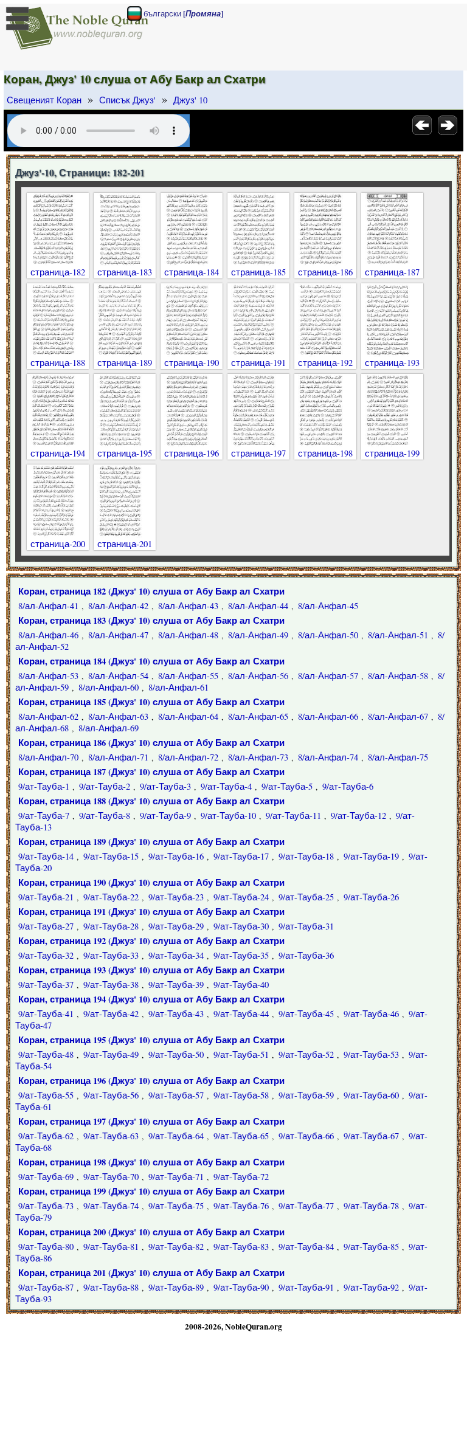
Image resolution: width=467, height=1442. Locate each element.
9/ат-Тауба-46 (371, 1013)
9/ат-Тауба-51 (241, 1054)
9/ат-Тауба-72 (241, 1176)
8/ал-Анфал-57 (328, 675)
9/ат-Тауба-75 (176, 1206)
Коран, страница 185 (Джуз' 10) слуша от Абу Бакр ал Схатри (151, 701)
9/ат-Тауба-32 (46, 955)
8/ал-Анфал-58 (398, 675)
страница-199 (392, 453)
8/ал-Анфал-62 (48, 716)
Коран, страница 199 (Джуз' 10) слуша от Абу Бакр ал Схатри (151, 1191)
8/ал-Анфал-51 (398, 635)
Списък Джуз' (127, 100)
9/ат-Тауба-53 (371, 1054)
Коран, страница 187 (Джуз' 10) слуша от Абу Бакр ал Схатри (151, 771)
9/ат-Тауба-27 (46, 926)
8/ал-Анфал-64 (188, 716)
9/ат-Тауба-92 (371, 1287)
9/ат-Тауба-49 (111, 1054)
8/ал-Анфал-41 (48, 606)
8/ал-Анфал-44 (258, 606)
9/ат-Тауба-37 (46, 984)
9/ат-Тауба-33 (111, 955)
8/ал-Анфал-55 (188, 675)
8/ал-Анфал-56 (258, 675)
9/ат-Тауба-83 (241, 1246)
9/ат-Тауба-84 (306, 1246)
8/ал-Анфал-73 (258, 757)
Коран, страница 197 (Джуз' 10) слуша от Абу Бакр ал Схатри (151, 1121)
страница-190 (191, 362)
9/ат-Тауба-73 (46, 1206)
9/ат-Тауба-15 (111, 856)
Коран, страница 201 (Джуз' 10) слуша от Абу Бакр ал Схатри (151, 1272)
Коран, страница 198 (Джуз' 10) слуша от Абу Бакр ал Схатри (151, 1162)
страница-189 (124, 362)
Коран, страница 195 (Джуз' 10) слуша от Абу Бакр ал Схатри (151, 1039)
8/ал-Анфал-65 (258, 716)
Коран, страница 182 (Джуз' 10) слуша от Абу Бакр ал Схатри (151, 591)
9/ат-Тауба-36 (306, 955)
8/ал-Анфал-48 (188, 635)
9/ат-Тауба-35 (241, 955)
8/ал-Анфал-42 (118, 606)
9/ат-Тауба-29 (176, 926)
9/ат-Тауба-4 (226, 786)
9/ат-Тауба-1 (43, 786)
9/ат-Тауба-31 (306, 926)
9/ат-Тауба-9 (165, 815)
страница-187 (392, 272)
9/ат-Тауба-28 (111, 926)
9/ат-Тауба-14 (46, 856)
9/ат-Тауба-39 (176, 984)
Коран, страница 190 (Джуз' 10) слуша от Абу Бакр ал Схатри (151, 882)
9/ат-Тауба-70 (111, 1176)
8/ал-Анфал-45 (328, 606)
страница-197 (258, 453)
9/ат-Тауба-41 (46, 1013)
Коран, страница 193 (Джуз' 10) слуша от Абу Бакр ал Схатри (151, 970)
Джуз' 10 (190, 100)
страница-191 (258, 362)
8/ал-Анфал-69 (108, 728)
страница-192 (325, 362)
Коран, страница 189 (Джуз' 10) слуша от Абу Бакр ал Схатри (151, 841)
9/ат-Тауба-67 (371, 1136)
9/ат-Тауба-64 (176, 1136)
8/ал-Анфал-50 (328, 635)
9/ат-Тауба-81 (111, 1246)
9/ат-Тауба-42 (111, 1013)
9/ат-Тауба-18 (306, 856)
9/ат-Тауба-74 (111, 1206)
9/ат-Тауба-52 (306, 1054)
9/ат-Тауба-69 (46, 1176)
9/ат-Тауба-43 (176, 1013)
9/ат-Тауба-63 (111, 1136)
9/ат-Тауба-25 (306, 897)
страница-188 (57, 362)
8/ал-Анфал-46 (48, 635)
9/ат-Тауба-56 (111, 1095)
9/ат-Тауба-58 (241, 1095)
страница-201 (124, 544)
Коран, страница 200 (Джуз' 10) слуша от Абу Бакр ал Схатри (151, 1232)
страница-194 (57, 453)
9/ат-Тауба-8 (104, 815)
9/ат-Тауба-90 (241, 1287)
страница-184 (191, 272)
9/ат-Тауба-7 (43, 815)
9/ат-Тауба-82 (176, 1246)
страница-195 (124, 453)
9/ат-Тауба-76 (241, 1206)
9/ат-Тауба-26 (371, 897)
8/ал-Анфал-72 (188, 757)
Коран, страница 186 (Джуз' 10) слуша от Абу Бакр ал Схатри (151, 742)
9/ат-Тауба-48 (46, 1054)
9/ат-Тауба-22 (111, 897)
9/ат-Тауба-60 (371, 1095)
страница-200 (57, 544)
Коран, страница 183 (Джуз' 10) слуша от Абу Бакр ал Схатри (151, 620)
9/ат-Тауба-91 (306, 1287)
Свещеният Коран (44, 100)
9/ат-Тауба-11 (293, 815)
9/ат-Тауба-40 (241, 984)
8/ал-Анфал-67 (398, 716)
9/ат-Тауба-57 (176, 1095)
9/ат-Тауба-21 (46, 897)
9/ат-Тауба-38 (111, 984)
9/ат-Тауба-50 (176, 1054)
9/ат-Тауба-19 (371, 856)
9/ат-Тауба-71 (176, 1176)
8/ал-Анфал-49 (258, 635)
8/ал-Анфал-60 (108, 687)
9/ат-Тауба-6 (347, 786)
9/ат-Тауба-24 (241, 897)
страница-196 (191, 453)
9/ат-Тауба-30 (241, 926)
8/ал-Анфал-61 (178, 687)
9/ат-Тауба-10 (228, 815)
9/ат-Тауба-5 (287, 786)
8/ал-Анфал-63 (118, 716)
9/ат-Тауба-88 (111, 1287)
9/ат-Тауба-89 (176, 1287)
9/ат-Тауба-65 (241, 1136)
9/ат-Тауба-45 (306, 1013)
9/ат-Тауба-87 (46, 1287)
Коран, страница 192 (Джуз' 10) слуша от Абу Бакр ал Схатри (151, 940)
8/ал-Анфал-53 (48, 675)
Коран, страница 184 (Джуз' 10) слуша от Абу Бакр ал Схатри (151, 661)
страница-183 (124, 272)
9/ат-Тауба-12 (358, 815)
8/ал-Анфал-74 (328, 757)
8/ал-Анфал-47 (118, 635)
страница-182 (57, 272)
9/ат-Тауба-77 (306, 1206)
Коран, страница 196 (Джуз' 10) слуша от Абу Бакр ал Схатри (151, 1080)
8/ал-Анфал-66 (328, 716)
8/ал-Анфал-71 (118, 757)
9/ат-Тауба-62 (46, 1136)
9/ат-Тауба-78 (371, 1206)
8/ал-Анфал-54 (118, 675)
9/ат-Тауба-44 (241, 1013)
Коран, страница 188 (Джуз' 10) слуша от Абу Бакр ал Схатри (151, 801)
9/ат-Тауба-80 (46, 1246)
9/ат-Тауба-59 (306, 1095)
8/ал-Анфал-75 (398, 757)
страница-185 (258, 272)
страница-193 (392, 362)
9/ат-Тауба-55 (46, 1095)
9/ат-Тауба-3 (165, 786)
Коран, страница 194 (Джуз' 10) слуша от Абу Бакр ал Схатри (151, 999)
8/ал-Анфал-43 (188, 606)
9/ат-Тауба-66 (306, 1136)
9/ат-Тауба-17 (241, 856)
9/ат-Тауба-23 (176, 897)
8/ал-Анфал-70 (48, 757)
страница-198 (325, 453)
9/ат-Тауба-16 (176, 856)
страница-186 (325, 272)
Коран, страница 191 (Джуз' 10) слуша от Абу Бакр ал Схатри (151, 911)
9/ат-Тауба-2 (104, 786)
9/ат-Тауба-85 (371, 1246)
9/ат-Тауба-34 (176, 955)
